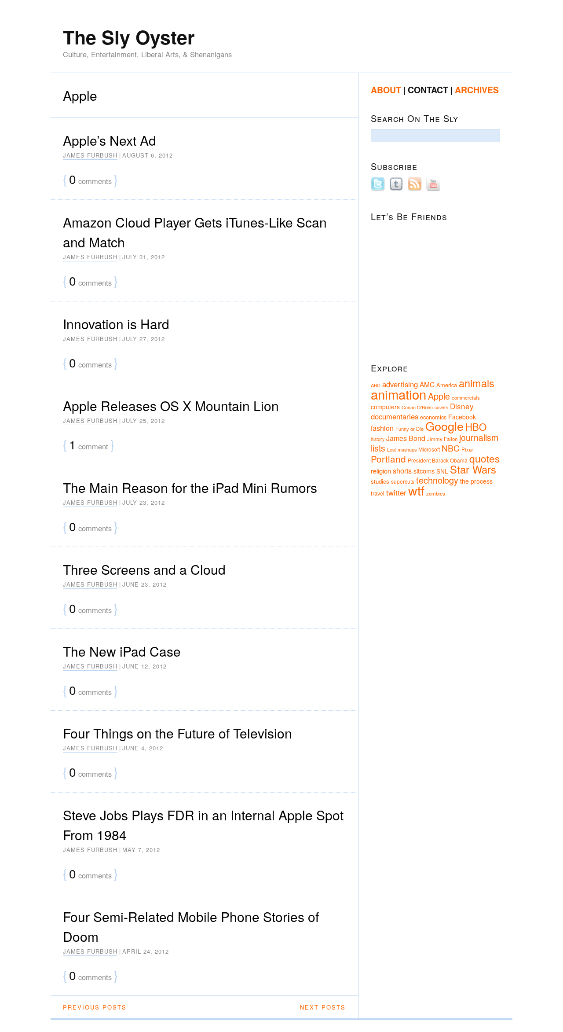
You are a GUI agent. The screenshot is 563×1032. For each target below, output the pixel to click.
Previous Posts (95, 1007)
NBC (451, 448)
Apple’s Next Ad (109, 140)
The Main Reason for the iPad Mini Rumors (190, 487)
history (377, 439)
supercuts (402, 481)
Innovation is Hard (116, 323)
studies (380, 481)
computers (385, 406)
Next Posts (323, 1007)
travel (377, 493)
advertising (400, 384)
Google (444, 425)
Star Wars (473, 469)
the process (476, 481)
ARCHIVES (477, 90)
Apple (439, 395)
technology (437, 480)
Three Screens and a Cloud (144, 569)
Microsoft (429, 449)
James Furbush (90, 155)
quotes (484, 458)
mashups (407, 449)
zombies (435, 493)
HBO (475, 426)
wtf (416, 490)
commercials (466, 397)
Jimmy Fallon (442, 438)
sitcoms (424, 470)
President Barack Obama (438, 460)
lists (378, 448)
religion (381, 470)
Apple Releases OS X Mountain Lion (171, 405)
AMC (427, 384)
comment (88, 445)
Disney (462, 405)
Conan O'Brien (417, 407)
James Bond (405, 438)
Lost (391, 449)
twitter (396, 492)
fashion (382, 427)
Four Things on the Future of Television (177, 733)
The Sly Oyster (129, 36)
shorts (402, 470)
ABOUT (386, 90)
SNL (442, 470)
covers (441, 407)
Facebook (462, 416)
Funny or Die (409, 428)
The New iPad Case (122, 651)
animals (476, 382)
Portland (388, 458)
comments (90, 180)
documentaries (394, 416)
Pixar (467, 449)
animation (398, 394)
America (446, 385)
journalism (478, 437)
